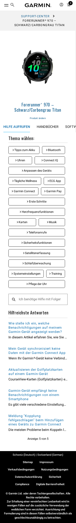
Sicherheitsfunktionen (37, 242)
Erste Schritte (37, 201)
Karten (22, 222)
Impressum (46, 462)
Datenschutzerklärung (28, 476)
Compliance (22, 484)
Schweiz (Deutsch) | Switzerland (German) (38, 454)
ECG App (55, 181)
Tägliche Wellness (25, 181)
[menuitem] (12, 5)
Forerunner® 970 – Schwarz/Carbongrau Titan (37, 107)
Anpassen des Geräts (37, 170)
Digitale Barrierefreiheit (50, 484)
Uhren (21, 160)
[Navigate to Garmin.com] (38, 5)
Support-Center (35, 16)
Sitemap (28, 462)
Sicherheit (55, 476)
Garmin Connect (24, 191)
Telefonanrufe (37, 232)
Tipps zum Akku (24, 150)
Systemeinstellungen (27, 273)
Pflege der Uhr (37, 284)
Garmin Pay (54, 191)
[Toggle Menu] (2, 4)
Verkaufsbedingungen (21, 469)
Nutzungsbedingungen (54, 469)
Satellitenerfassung (37, 253)
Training (56, 273)
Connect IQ (50, 160)
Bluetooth (54, 150)
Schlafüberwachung (37, 263)
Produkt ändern (38, 118)
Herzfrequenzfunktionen (37, 211)
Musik (52, 222)
